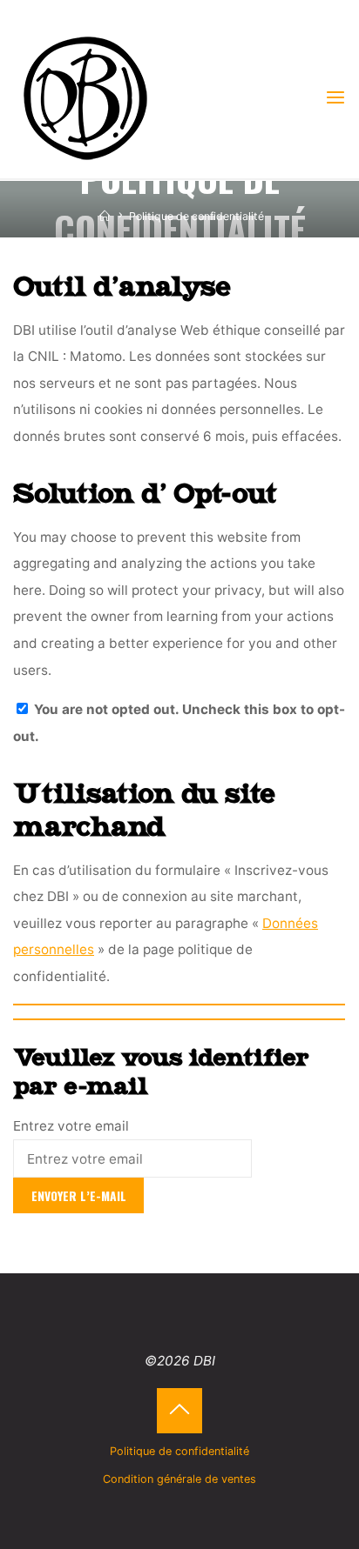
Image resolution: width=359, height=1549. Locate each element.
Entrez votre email (71, 1126)
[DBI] (85, 97)
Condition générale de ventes (179, 1479)
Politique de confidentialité (179, 1451)
